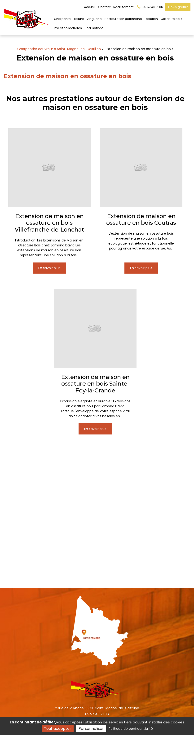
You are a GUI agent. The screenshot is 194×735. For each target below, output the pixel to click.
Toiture (79, 19)
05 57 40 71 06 (97, 714)
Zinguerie (94, 19)
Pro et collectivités (68, 28)
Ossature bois (171, 19)
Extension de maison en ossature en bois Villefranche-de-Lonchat (49, 223)
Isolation (151, 19)
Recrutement (123, 7)
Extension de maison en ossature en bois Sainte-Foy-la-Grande (95, 384)
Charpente (62, 19)
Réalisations (94, 28)
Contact (104, 7)
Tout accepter (57, 728)
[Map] (97, 629)
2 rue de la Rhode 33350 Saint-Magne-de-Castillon (97, 708)
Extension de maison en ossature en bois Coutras (141, 219)
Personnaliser (91, 728)
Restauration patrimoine (123, 19)
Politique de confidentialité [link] (131, 728)
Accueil (89, 7)
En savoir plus (49, 268)
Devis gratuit (178, 7)
